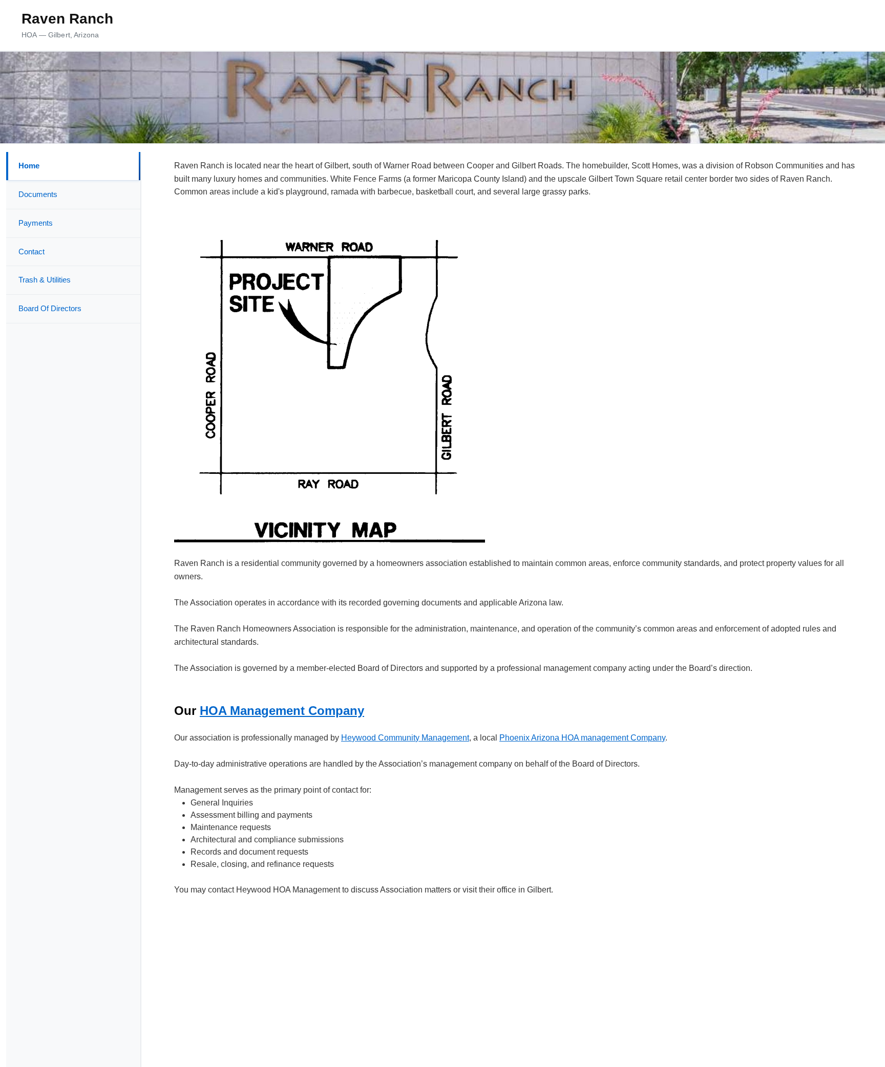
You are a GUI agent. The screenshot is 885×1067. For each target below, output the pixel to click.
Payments (35, 223)
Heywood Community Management (405, 737)
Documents (37, 194)
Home (28, 165)
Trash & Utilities (44, 279)
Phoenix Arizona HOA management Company (582, 737)
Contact (31, 251)
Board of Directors (49, 308)
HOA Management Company (282, 710)
